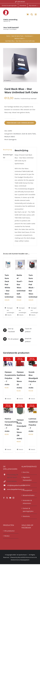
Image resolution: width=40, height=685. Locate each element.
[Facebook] (4, 498)
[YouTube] (10, 498)
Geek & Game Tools (29, 134)
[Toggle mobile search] (32, 14)
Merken (7, 536)
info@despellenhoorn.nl (12, 485)
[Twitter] (7, 498)
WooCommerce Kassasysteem (20, 560)
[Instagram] (13, 498)
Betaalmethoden (28, 495)
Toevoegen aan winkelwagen (20, 123)
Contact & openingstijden (28, 509)
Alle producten (9, 531)
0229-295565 (21, 1)
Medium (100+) (9, 137)
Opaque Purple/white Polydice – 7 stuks (10, 378)
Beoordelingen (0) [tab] (7, 156)
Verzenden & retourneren (27, 501)
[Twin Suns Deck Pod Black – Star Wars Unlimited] (32, 265)
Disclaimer (26, 485)
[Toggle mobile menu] (36, 14)
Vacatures (26, 516)
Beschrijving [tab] (7, 150)
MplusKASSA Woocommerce (26, 557)
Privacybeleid (27, 490)
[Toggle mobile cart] (28, 14)
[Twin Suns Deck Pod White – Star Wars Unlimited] (8, 265)
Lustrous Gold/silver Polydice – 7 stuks (33, 425)
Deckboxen (17, 134)
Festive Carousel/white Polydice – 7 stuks (11, 425)
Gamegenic (13, 139)
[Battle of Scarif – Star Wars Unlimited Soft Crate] (20, 265)
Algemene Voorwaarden (27, 478)
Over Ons (26, 472)
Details (9, 315)
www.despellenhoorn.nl (12, 489)
